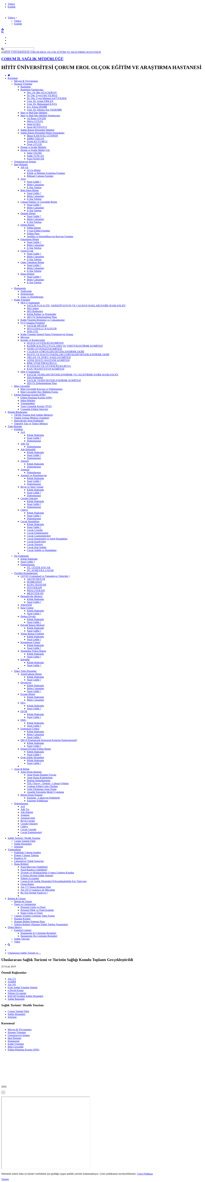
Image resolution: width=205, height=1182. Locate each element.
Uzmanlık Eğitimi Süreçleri (34, 409)
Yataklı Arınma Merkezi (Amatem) (31, 417)
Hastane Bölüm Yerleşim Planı (29, 921)
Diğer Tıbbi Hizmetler (25, 671)
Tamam (5, 1179)
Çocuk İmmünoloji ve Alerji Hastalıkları (47, 538)
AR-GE (24, 167)
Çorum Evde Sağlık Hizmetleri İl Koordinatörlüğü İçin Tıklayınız (53, 881)
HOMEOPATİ (34, 582)
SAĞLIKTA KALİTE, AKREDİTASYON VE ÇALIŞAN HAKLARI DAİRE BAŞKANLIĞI (76, 305)
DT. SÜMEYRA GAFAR (40, 570)
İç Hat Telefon (34, 187)
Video (17, 941)
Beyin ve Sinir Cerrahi (31, 487)
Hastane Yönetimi (23, 84)
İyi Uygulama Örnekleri (32, 322)
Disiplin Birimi (28, 213)
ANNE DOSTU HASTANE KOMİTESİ (48, 360)
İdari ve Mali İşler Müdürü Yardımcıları (40, 115)
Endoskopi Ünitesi (29, 728)
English (11, 6)
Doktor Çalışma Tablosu (26, 855)
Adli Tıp (24, 443)
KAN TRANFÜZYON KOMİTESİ (45, 369)
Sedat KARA (34, 124)
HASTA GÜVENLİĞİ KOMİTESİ (45, 343)
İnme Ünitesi (26, 607)
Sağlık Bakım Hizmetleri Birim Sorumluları (42, 132)
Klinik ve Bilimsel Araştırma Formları (46, 173)
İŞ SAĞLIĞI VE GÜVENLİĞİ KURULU (49, 366)
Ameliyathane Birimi (31, 674)
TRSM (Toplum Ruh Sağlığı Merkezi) (33, 415)
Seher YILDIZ (34, 153)
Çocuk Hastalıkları (29, 521)
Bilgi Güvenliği (22, 386)
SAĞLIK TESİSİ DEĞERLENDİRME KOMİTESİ (54, 380)
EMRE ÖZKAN (35, 138)
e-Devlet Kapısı (16, 990)
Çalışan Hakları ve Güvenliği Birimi (38, 202)
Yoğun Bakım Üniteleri (32, 633)
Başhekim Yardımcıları (31, 89)
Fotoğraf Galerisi (22, 930)
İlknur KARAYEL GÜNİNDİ (42, 135)
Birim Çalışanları (35, 184)
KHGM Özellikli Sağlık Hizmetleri (25, 996)
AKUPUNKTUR (36, 579)
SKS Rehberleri (35, 311)
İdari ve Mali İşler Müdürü (33, 112)
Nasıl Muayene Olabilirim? (34, 867)
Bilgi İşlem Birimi (29, 190)
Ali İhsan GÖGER (36, 118)
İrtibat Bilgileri (27, 400)
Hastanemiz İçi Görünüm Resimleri (38, 933)
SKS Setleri (33, 308)
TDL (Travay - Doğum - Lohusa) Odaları (48, 783)
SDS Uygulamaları (30, 371)
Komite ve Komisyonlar (32, 340)
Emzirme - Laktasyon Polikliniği (43, 797)
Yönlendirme (14, 849)
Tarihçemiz (26, 291)
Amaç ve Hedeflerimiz (31, 297)
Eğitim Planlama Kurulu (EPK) (30, 394)
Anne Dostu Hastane (31, 772)
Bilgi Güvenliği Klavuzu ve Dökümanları (41, 389)
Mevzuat (24, 337)
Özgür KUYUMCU (37, 141)
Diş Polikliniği (21, 556)
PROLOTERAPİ (36, 590)
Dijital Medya (15, 927)
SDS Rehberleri (35, 377)
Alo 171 (12, 978)
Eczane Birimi (27, 694)
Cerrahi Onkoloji (29, 498)
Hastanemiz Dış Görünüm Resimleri (38, 936)
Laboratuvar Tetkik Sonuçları (29, 861)
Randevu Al (20, 858)
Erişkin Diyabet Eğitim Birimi (35, 748)
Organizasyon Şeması (25, 161)
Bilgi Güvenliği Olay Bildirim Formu (39, 392)
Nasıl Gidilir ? (34, 181)
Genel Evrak (26, 250)
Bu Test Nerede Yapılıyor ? (34, 892)
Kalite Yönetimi (22, 299)
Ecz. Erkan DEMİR (37, 107)
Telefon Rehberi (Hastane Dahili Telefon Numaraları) (41, 924)
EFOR (23, 711)
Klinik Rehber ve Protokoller (41, 314)
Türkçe (11, 4)
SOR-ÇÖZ (32, 331)
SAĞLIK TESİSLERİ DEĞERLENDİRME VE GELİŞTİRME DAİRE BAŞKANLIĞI (72, 374)
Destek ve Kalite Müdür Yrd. (35, 150)
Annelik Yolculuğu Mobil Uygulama (45, 792)
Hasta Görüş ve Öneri (31, 913)
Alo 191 (12, 984)
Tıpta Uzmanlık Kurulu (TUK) (36, 406)
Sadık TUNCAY (35, 155)
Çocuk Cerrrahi (35, 530)
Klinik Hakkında (35, 435)
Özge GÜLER (34, 144)
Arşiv (23, 179)
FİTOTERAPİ (34, 587)
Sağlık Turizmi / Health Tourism (24, 838)
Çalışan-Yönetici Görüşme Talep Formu (34, 915)
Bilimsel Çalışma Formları (40, 176)
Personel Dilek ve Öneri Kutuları (37, 910)
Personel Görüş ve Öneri (32, 907)
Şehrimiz (18, 846)
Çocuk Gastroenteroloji (38, 535)
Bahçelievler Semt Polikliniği (29, 420)
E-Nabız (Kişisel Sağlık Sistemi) (36, 875)
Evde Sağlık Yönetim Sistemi (22, 987)
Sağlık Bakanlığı (16, 999)
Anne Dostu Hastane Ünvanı (41, 774)
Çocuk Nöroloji (35, 544)
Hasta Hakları (27, 274)
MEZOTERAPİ (35, 593)
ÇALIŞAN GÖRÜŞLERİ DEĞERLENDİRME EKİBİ (55, 351)
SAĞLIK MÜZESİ (37, 325)
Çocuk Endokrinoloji (37, 533)
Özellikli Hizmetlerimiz (26, 573)
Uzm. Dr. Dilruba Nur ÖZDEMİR (44, 109)
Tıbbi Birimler (15, 426)
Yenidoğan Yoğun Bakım (33, 651)
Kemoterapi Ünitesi (30, 642)
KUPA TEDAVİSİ (36, 584)
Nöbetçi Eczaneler (29, 878)
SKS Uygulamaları (30, 302)
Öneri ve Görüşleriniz (25, 904)
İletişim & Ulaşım (16, 898)
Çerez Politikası (145, 1173)
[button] (12, 17)
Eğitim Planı (33, 233)
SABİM (12, 981)
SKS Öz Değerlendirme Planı (42, 317)
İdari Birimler (21, 164)
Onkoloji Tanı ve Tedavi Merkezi (31, 423)
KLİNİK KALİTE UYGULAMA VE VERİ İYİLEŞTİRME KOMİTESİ (64, 345)
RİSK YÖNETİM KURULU (42, 363)
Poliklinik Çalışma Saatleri (27, 852)
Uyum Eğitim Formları (38, 230)
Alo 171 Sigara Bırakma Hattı (35, 887)
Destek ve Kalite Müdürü (33, 147)
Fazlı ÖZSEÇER (35, 158)
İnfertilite (25, 659)
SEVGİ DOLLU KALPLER (42, 328)
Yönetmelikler (27, 403)
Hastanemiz (20, 288)
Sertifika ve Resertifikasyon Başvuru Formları (50, 236)
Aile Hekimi (26, 812)
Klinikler (18, 429)
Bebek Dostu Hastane (31, 795)
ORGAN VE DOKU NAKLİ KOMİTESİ (49, 357)
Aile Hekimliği (28, 449)
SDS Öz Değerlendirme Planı (42, 383)
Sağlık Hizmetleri (23, 843)
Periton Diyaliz (28, 616)
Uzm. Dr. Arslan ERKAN (40, 101)
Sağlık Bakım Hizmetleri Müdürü (37, 130)
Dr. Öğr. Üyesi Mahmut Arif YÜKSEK (47, 98)
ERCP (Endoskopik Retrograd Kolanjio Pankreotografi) (48, 740)
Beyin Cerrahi (27, 820)
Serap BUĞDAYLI (37, 127)
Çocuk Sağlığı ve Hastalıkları (42, 550)
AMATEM (26, 605)
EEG (23, 702)
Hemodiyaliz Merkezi (31, 596)
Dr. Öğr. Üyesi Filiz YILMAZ (42, 95)
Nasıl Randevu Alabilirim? (33, 869)
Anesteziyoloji (27, 818)
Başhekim (25, 86)
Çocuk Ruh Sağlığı (36, 547)
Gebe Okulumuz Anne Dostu (42, 789)
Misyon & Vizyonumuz (26, 81)
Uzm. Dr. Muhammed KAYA (42, 104)
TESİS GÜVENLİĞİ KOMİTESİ (44, 348)
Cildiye (24, 510)
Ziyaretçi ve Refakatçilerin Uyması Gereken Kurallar (47, 872)
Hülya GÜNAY (35, 121)
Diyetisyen (25, 682)
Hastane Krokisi (22, 918)
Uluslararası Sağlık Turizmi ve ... (24, 953)
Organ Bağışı (27, 884)
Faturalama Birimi (29, 239)
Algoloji (24, 461)
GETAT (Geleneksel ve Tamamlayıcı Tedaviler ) (45, 576)
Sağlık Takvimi (21, 938)
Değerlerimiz (27, 294)
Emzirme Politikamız (37, 800)
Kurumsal (13, 78)
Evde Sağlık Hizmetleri (32, 757)
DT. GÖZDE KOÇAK (39, 567)
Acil (22, 432)
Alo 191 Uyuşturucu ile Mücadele (37, 890)
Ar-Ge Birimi (34, 170)
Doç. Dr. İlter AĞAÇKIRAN (42, 92)
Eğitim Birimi (27, 225)
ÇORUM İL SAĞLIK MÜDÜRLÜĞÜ (32, 59)
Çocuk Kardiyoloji (36, 541)
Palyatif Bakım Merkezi (32, 625)
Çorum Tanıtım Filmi (24, 841)
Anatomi (24, 469)
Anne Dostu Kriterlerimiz (40, 777)
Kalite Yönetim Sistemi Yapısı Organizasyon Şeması (46, 334)
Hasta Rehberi (21, 864)
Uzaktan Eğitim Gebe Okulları (42, 786)
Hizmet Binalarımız (17, 412)
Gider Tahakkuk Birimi (32, 262)
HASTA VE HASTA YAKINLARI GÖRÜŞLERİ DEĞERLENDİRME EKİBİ (68, 354)
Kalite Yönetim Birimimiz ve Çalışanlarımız (42, 320)
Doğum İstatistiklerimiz (38, 780)
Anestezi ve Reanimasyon (33, 475)
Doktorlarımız (34, 440)
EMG (23, 720)
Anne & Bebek (21, 769)
